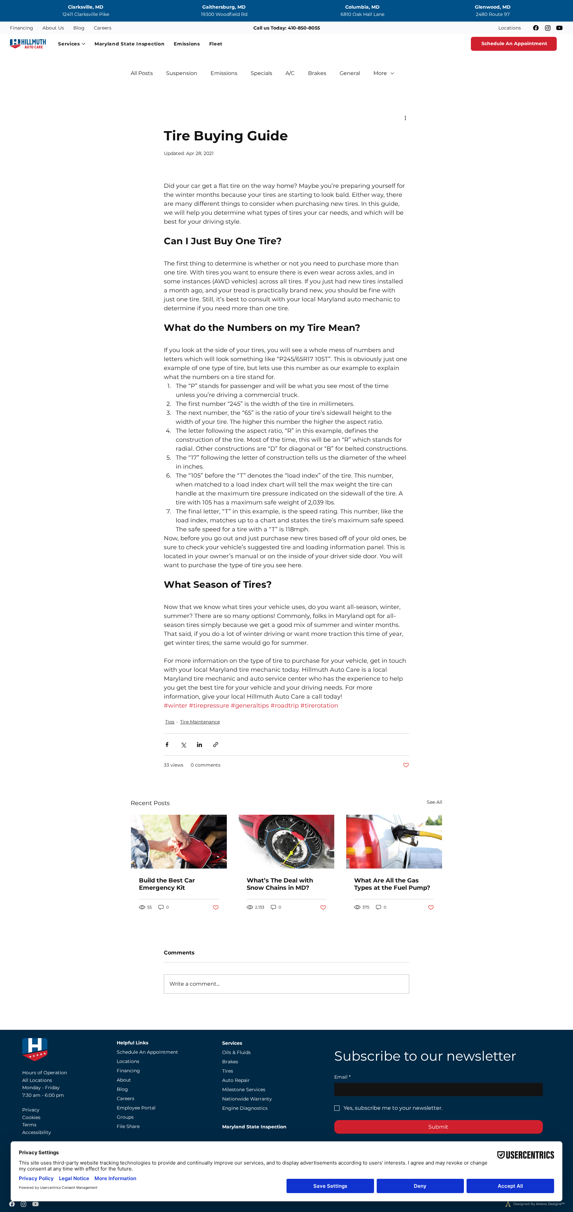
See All (434, 802)
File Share (128, 1126)
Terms (29, 1125)
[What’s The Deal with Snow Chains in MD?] (287, 842)
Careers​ (125, 1098)
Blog (79, 28)
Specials (261, 73)
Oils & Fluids (236, 1052)
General (350, 73)
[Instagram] (547, 28)
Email (342, 1077)
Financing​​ (128, 1071)
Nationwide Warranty (247, 1099)
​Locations (128, 1061)
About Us (53, 28)
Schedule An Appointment (147, 1052)
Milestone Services (243, 1090)
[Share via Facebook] (167, 744)
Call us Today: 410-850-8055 (286, 28)
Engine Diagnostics (245, 1108)
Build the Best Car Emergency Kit (167, 884)
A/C (290, 73)
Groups (125, 1117)
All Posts (142, 73)
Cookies (31, 1117)
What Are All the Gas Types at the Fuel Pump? (392, 884)
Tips (169, 722)
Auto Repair (236, 1080)
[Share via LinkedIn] (199, 744)
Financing (21, 28)
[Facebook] (536, 28)
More (380, 73)
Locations (509, 28)
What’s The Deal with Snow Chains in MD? (280, 884)
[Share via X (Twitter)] (183, 744)
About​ (124, 1080)
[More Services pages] (83, 43)
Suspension (181, 73)
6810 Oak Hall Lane (362, 14)
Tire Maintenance (200, 722)
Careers (102, 28)
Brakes (317, 73)
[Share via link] (216, 744)
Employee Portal (136, 1108)
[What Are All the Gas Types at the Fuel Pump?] (394, 842)
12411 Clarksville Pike (85, 14)
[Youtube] (559, 28)
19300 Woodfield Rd (224, 14)
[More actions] (405, 117)
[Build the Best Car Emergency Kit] (179, 842)
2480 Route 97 (493, 14)
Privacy (30, 1110)
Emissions (224, 73)
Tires (227, 1071)
